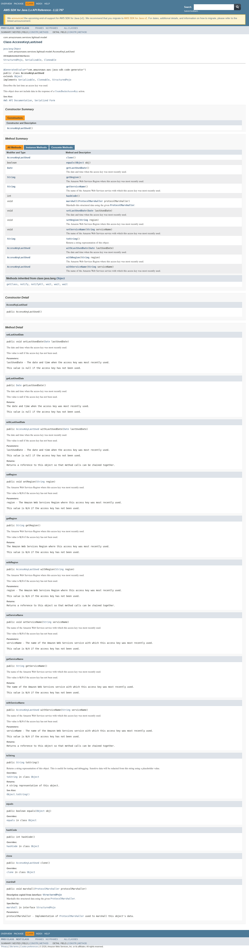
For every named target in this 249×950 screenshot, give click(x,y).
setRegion (72, 220)
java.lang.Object (12, 48)
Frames (39, 28)
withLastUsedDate (77, 248)
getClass (12, 284)
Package (19, 4)
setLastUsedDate (76, 210)
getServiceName (75, 186)
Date (10, 168)
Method (44, 32)
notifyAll (37, 284)
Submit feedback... (191, 11)
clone (69, 157)
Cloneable (50, 60)
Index (39, 4)
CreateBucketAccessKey (66, 91)
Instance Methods (36, 147)
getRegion (72, 177)
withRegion (73, 257)
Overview (6, 4)
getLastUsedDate (76, 168)
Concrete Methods (62, 147)
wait (48, 284)
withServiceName (76, 266)
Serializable (33, 60)
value (21, 69)
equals (70, 162)
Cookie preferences (29, 946)
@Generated (10, 69)
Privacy (4, 946)
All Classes (71, 28)
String (11, 177)
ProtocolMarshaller (90, 201)
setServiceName (75, 229)
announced (18, 18)
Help (47, 4)
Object (18, 76)
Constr (33, 32)
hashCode (71, 196)
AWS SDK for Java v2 (135, 18)
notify (24, 284)
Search (187, 7)
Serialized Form (45, 100)
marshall (71, 201)
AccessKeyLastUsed (18, 128)
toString (71, 238)
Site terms (14, 946)
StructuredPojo (12, 60)
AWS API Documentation (17, 100)
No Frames (52, 28)
